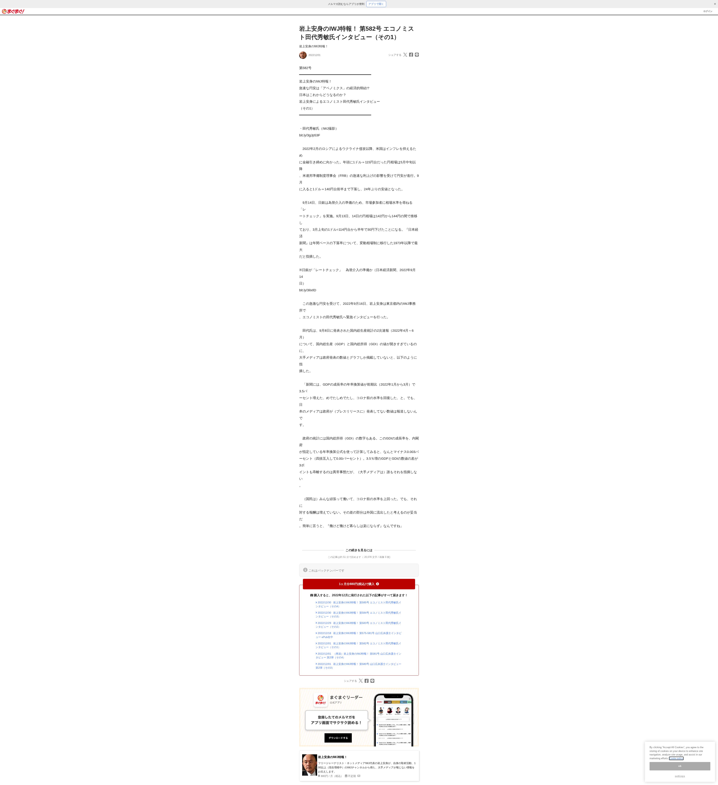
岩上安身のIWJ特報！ (313, 46)
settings (680, 776)
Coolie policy (676, 758)
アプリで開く (376, 3)
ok (679, 766)
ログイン (707, 11)
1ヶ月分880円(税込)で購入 (357, 584)
